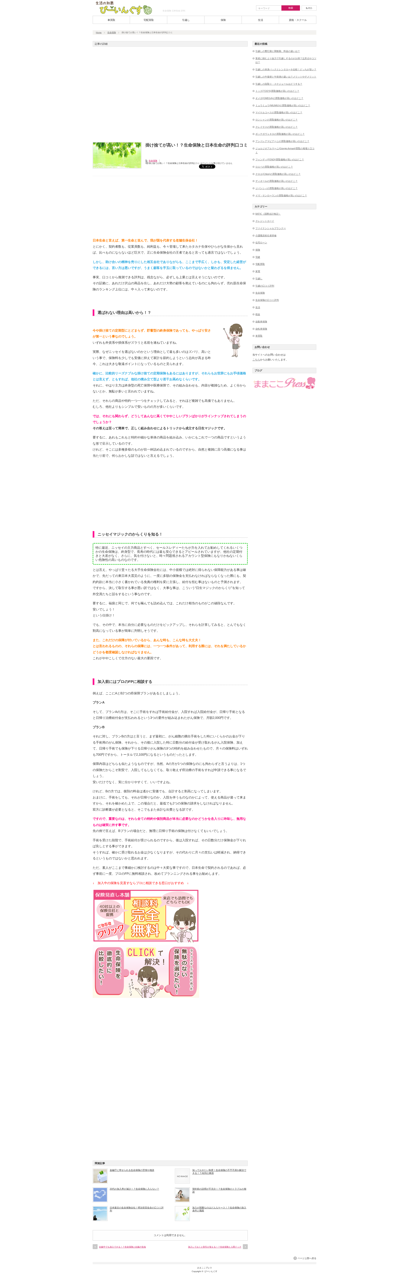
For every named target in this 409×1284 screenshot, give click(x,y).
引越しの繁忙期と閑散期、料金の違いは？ (277, 51)
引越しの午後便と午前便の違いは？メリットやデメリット (285, 76)
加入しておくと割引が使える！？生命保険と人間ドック (214, 1247)
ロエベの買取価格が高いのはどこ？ (274, 166)
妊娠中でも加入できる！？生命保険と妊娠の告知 (122, 1247)
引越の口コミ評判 (264, 285)
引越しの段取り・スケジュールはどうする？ (278, 84)
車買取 (111, 20)
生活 (260, 20)
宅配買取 (149, 20)
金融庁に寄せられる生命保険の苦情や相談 (132, 1170)
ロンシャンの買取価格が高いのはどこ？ (276, 119)
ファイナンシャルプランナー (270, 228)
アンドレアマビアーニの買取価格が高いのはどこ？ (282, 141)
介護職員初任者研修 (266, 235)
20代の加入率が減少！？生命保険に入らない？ (134, 1189)
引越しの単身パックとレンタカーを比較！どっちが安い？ (285, 69)
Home (99, 32)
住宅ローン (261, 242)
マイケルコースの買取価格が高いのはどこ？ (278, 112)
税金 (257, 314)
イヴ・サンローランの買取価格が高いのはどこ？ (281, 195)
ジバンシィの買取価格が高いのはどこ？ (276, 188)
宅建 (257, 257)
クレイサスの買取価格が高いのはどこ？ (276, 127)
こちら (256, 359)
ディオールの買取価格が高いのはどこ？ (276, 181)
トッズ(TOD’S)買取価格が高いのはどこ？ (277, 91)
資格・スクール (298, 20)
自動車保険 (261, 321)
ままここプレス (204, 1268)
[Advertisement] (170, 95)
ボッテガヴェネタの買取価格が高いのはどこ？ (280, 134)
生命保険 (111, 32)
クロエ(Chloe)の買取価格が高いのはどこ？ (278, 174)
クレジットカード (264, 221)
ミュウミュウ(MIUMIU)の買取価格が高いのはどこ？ (282, 105)
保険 (223, 20)
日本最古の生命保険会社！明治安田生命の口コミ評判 (137, 1209)
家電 (257, 271)
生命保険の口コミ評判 (267, 300)
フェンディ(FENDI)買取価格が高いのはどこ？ (279, 159)
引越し (186, 20)
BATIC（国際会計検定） (268, 214)
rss (309, 8)
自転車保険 (261, 328)
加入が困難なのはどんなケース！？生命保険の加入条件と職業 (219, 1209)
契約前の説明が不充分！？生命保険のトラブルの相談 (219, 1190)
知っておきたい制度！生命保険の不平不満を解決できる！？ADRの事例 (219, 1171)
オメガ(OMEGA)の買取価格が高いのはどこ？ (279, 98)
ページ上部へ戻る (307, 1258)
